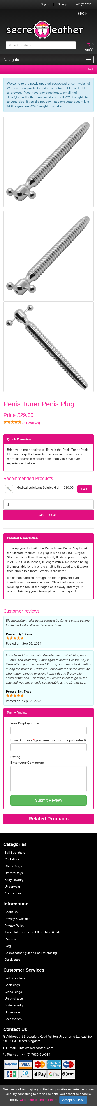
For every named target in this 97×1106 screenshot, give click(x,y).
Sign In (45, 4)
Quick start (12, 959)
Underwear (12, 886)
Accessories (13, 893)
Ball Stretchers (15, 852)
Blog (8, 946)
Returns (10, 939)
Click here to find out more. (39, 1099)
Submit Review (48, 800)
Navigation (13, 59)
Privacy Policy (14, 925)
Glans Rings (13, 866)
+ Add (85, 489)
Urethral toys (14, 873)
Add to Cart (48, 515)
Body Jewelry (14, 880)
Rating (15, 757)
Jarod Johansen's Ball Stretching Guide (33, 932)
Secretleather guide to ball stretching (31, 953)
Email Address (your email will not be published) (48, 740)
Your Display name (24, 723)
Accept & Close (73, 1100)
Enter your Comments (27, 762)
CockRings (12, 859)
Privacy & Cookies (17, 919)
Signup (62, 4)
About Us (11, 912)
